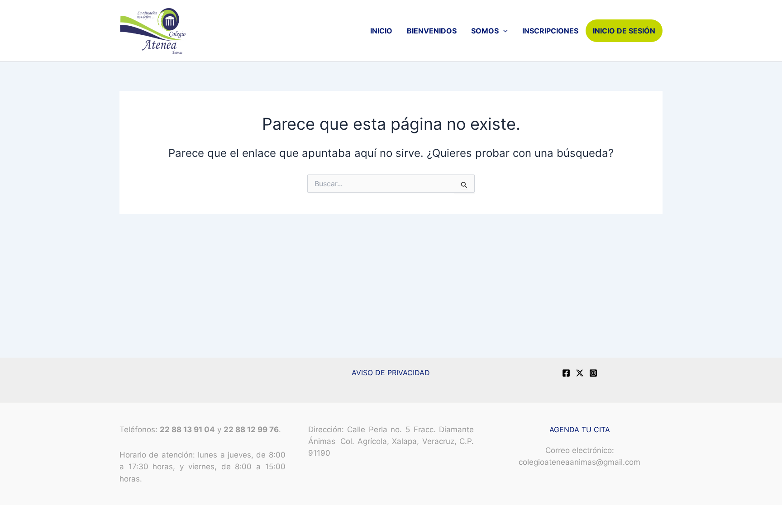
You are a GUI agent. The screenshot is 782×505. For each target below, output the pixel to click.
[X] (580, 373)
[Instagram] (593, 373)
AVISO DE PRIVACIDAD (391, 372)
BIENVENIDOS (432, 30)
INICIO (381, 30)
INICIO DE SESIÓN (624, 30)
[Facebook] (566, 373)
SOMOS (485, 30)
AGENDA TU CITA (579, 429)
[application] (503, 30)
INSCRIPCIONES (550, 30)
